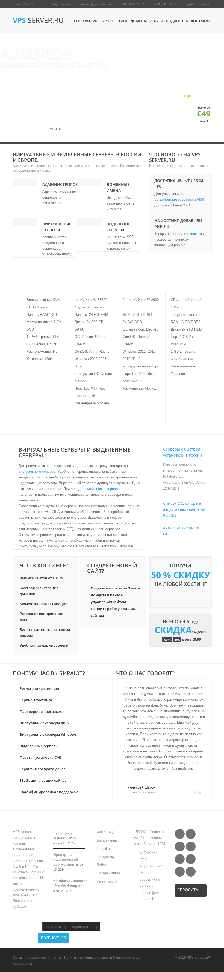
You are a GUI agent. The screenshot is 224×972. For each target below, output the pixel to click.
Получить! (182, 597)
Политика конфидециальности (88, 957)
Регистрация (107, 881)
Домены (139, 20)
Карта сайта (22, 963)
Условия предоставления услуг (37, 957)
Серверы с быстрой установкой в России (182, 452)
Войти (205, 4)
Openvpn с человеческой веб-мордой (65, 859)
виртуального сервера (37, 471)
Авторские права (128, 957)
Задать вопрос (61, 4)
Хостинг (119, 20)
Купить (56, 129)
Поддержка (177, 20)
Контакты (200, 20)
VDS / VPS (101, 20)
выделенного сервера (102, 489)
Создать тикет (108, 873)
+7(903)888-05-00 (164, 4)
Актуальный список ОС (181, 530)
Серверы (82, 20)
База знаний (107, 840)
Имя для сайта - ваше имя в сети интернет (120, 203)
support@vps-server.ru (96, 4)
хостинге (191, 234)
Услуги (156, 20)
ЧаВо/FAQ (105, 832)
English (189, 4)
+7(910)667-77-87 (132, 4)
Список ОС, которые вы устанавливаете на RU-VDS (184, 509)
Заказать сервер (43, 416)
